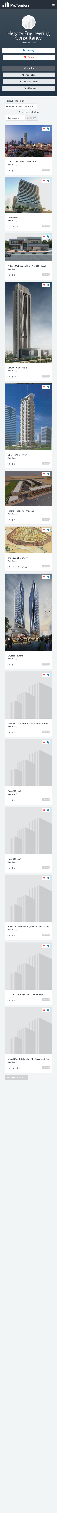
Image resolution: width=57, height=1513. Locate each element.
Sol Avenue (13, 217)
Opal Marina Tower (17, 455)
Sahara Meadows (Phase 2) (20, 511)
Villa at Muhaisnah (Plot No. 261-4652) (26, 266)
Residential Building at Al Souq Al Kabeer (28, 723)
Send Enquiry (30, 88)
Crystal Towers (15, 655)
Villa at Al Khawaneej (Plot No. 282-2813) (27, 926)
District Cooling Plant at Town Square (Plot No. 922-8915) (28, 994)
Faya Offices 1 (14, 859)
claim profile (28, 68)
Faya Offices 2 (14, 791)
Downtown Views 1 (17, 367)
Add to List (30, 75)
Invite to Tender (30, 81)
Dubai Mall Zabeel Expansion (21, 161)
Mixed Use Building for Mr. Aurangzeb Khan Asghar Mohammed (28, 1059)
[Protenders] (16, 3)
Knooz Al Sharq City (17, 558)
